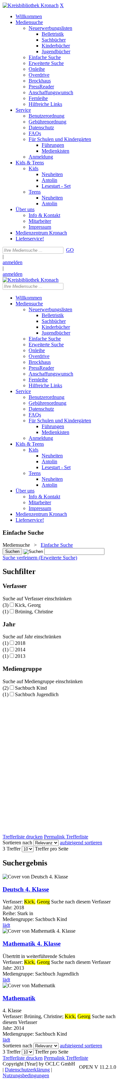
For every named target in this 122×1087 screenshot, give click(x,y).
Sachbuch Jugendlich (37, 694)
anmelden (12, 262)
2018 (20, 643)
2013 (20, 656)
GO (70, 250)
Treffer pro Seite (51, 848)
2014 (20, 649)
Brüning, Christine (34, 611)
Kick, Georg (28, 605)
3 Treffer (11, 848)
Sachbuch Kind (31, 688)
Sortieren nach (17, 842)
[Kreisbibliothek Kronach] (31, 5)
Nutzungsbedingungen (26, 1075)
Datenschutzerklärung (27, 1069)
